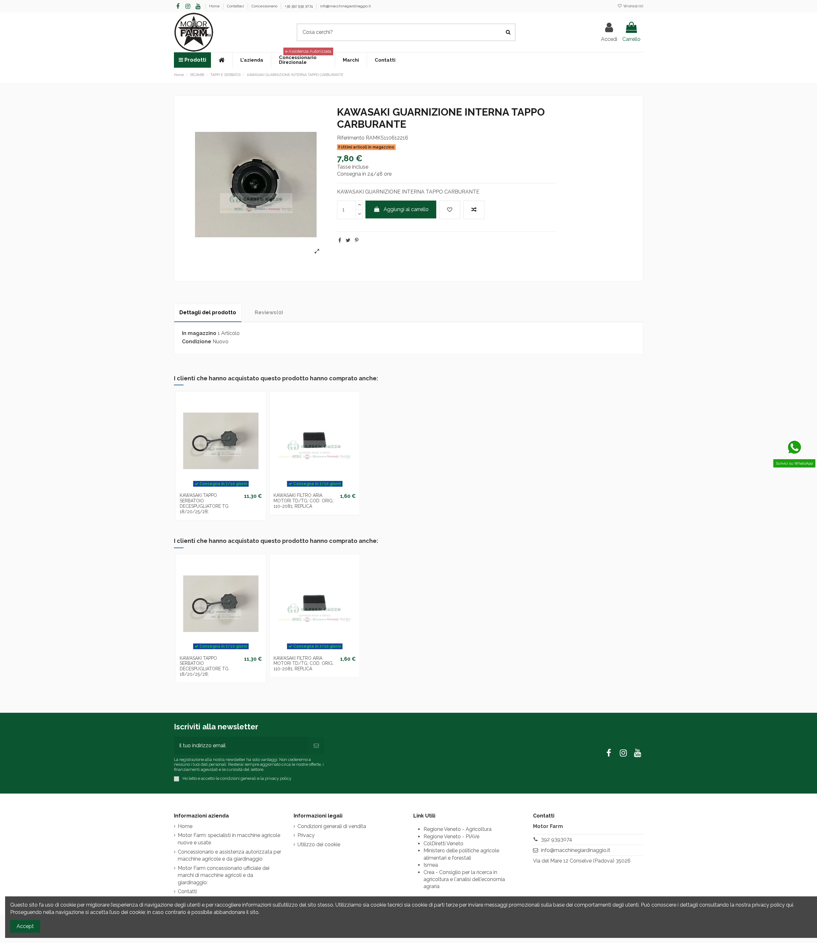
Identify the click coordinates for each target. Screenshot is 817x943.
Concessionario (264, 6)
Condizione (196, 341)
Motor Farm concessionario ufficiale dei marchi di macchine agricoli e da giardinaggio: (223, 875)
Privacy (306, 835)
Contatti (187, 891)
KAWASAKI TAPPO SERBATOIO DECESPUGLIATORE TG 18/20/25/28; (204, 503)
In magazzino (199, 333)
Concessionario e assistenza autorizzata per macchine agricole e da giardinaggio (229, 855)
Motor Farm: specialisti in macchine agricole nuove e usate (229, 838)
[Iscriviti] (316, 746)
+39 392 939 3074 (299, 6)
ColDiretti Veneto (443, 843)
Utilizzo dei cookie (318, 844)
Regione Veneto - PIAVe (451, 836)
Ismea (430, 865)
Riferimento (350, 138)
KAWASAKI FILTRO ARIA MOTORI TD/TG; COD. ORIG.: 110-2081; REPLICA (304, 501)
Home (215, 6)
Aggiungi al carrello (406, 209)
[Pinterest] (356, 240)
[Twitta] (348, 240)
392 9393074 (556, 839)
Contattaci (236, 6)
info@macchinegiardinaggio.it (345, 6)
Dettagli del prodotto (207, 312)
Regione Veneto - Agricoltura (457, 829)
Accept (25, 926)
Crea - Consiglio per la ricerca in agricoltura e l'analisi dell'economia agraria (464, 879)
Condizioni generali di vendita (331, 826)
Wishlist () (632, 6)
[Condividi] (339, 240)
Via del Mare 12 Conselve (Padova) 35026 (582, 861)
